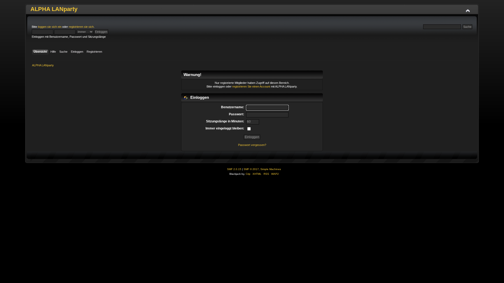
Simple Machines (270, 169)
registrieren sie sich (81, 26)
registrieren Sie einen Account (251, 86)
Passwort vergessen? (252, 144)
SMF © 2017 (251, 169)
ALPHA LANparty (53, 9)
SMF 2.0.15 (234, 169)
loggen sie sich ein (49, 26)
